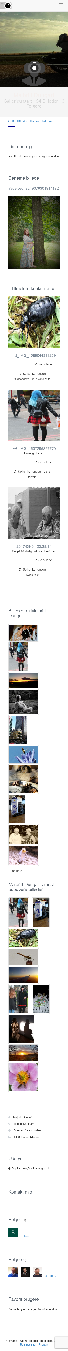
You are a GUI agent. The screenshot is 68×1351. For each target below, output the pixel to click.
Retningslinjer (28, 1344)
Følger (34, 121)
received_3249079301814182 (34, 188)
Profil (11, 121)
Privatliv (43, 1344)
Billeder (22, 121)
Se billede (45, 364)
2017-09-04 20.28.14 (34, 546)
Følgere (47, 121)
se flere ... (18, 870)
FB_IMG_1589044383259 (34, 355)
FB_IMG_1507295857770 (34, 448)
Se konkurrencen (32, 374)
